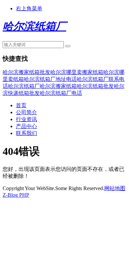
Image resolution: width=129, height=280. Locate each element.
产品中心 (26, 126)
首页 (21, 105)
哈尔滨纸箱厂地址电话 (50, 79)
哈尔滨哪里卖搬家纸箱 (76, 72)
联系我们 (26, 133)
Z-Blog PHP (16, 195)
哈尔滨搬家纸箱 (58, 86)
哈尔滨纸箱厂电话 (61, 93)
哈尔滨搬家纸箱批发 (26, 72)
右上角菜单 (29, 8)
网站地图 (114, 188)
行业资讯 (26, 119)
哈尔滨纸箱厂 (24, 86)
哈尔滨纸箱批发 (95, 86)
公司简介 (26, 112)
